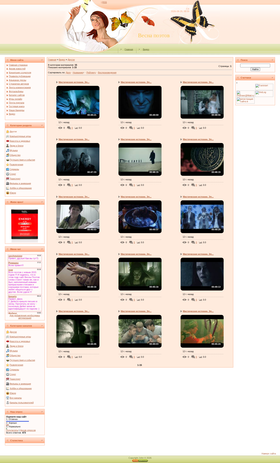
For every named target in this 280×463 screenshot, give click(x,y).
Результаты (12, 430)
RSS (104, 2)
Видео (146, 49)
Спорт (13, 174)
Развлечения (16, 164)
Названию (78, 72)
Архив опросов (28, 430)
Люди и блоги (16, 145)
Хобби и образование (21, 188)
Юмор (13, 193)
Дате (68, 72)
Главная (129, 49)
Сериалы (14, 169)
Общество (15, 155)
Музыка (14, 150)
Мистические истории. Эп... (74, 82)
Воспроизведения (107, 72)
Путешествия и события (22, 160)
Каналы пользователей (22, 402)
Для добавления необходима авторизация (25, 316)
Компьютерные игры (20, 136)
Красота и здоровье (20, 141)
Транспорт (15, 178)
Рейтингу (91, 72)
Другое (13, 131)
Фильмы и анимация (20, 183)
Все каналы (16, 398)
